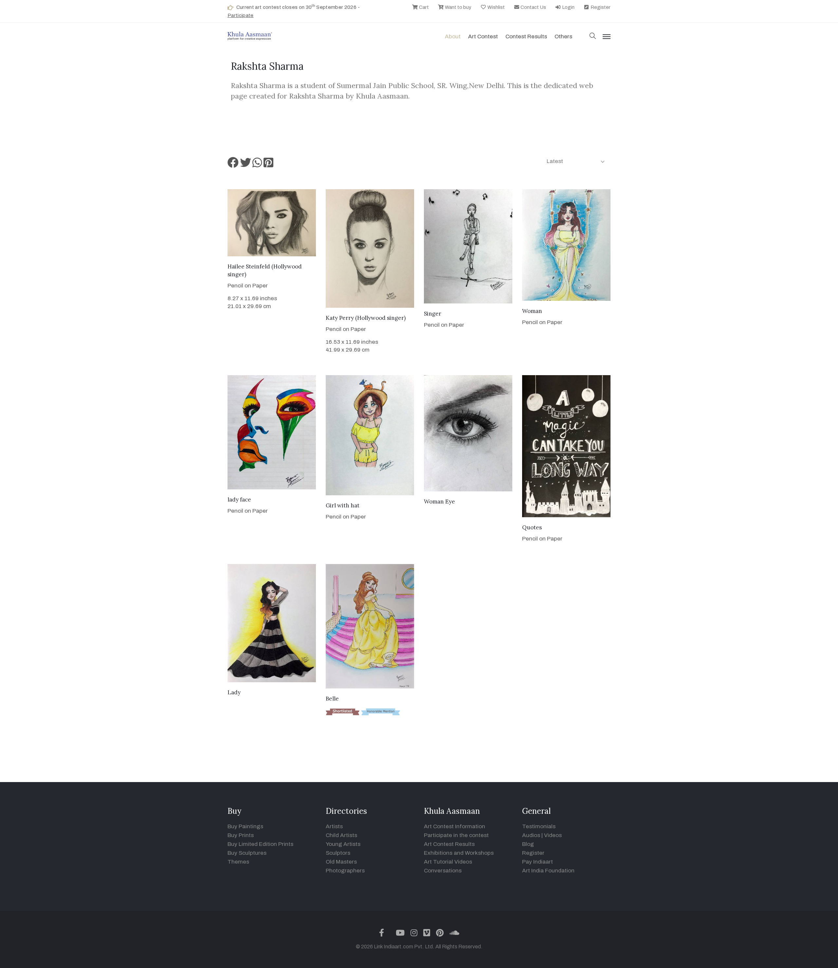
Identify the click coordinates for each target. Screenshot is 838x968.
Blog (528, 844)
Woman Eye (439, 501)
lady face (239, 499)
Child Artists (341, 835)
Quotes (532, 527)
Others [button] (563, 36)
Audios (531, 835)
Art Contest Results (449, 844)
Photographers (345, 871)
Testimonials (539, 826)
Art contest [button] (483, 36)
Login (567, 7)
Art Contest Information (454, 826)
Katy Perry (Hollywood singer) (366, 317)
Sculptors (338, 853)
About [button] (453, 36)
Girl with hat (342, 505)
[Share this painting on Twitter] (245, 165)
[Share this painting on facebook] (233, 165)
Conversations (443, 871)
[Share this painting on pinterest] (268, 165)
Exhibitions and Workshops (459, 853)
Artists (334, 826)
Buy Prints (241, 835)
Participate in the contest (456, 835)
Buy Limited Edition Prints (260, 844)
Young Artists (343, 844)
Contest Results (526, 36)
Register (600, 7)
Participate (241, 15)
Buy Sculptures (247, 853)
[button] (593, 36)
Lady (234, 692)
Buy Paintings (245, 826)
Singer (432, 313)
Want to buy (457, 7)
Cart (423, 7)
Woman (532, 311)
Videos (553, 835)
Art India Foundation (548, 871)
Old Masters (341, 862)
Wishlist (495, 7)
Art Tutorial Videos (448, 862)
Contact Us (532, 7)
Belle (332, 698)
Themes (238, 862)
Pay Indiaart (537, 862)
